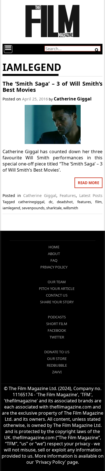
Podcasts (57, 316)
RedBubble (57, 365)
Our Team (57, 281)
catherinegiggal (31, 201)
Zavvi (57, 371)
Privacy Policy (53, 267)
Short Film (56, 323)
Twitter (57, 337)
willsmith (70, 207)
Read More (88, 182)
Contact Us (56, 295)
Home (53, 246)
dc (51, 201)
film (98, 201)
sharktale (54, 207)
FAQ (53, 260)
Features (68, 195)
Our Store (57, 358)
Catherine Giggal (73, 99)
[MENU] (8, 49)
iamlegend (11, 207)
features (84, 201)
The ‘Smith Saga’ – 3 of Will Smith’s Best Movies (53, 86)
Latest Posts (90, 195)
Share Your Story (57, 301)
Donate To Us (56, 351)
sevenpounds (33, 207)
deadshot (65, 201)
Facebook (57, 330)
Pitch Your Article (56, 288)
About (54, 253)
